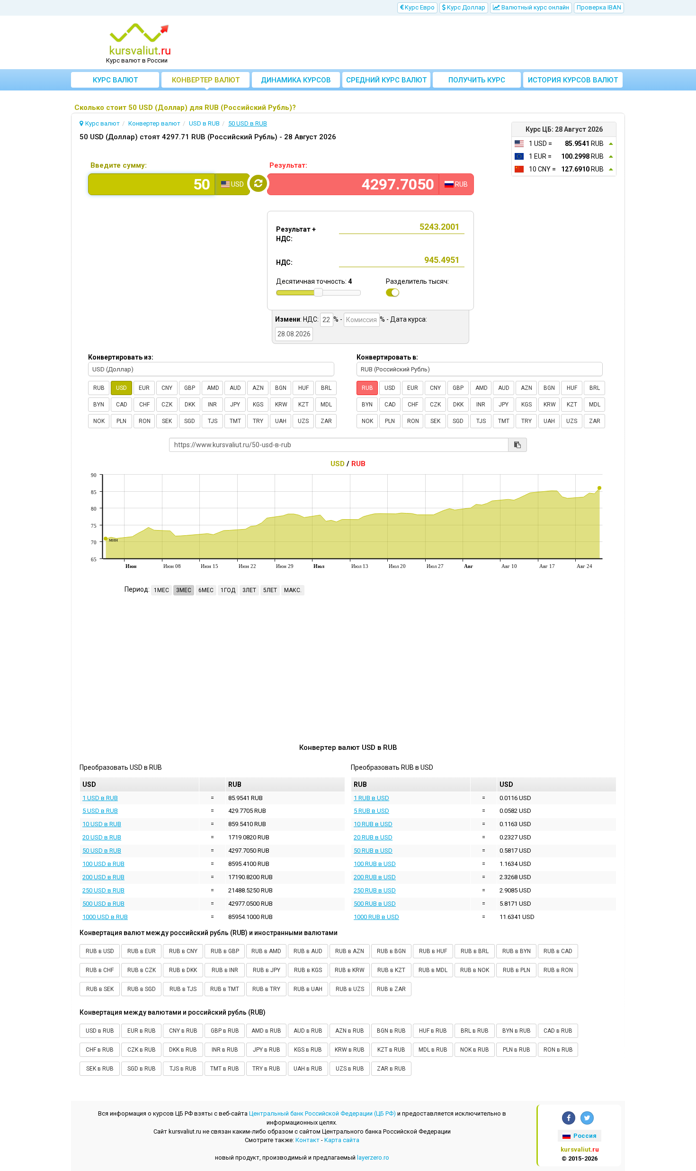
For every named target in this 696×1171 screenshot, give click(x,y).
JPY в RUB (266, 1049)
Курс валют (115, 80)
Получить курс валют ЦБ (476, 82)
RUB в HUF (433, 951)
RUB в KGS (308, 970)
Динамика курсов (296, 80)
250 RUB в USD (375, 890)
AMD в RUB (266, 1030)
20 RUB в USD (373, 837)
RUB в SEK (100, 989)
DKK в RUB (183, 1049)
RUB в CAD (558, 951)
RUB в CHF (100, 970)
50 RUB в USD (373, 850)
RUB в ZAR (391, 989)
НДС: (284, 262)
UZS (303, 421)
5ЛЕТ (270, 590)
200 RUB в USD (375, 877)
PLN (121, 421)
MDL (326, 404)
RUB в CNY (183, 951)
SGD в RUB (141, 1068)
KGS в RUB (308, 1049)
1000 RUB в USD (376, 916)
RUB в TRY (266, 989)
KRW (281, 404)
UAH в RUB (308, 1068)
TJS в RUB (183, 1068)
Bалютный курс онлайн (534, 7)
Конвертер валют (206, 80)
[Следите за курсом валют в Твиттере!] (587, 1118)
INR (212, 404)
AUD (235, 388)
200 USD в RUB (103, 877)
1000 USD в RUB (105, 916)
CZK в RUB (141, 1049)
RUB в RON (558, 970)
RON (145, 421)
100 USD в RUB (103, 863)
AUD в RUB (308, 1030)
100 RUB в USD (375, 863)
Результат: (288, 165)
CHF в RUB (100, 1049)
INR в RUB (225, 1049)
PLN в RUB (516, 1049)
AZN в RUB (349, 1030)
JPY (235, 404)
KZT (303, 404)
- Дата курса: (406, 319)
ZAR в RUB (391, 1068)
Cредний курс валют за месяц (386, 82)
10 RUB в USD (373, 824)
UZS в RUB (350, 1068)
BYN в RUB (516, 1030)
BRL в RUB (475, 1030)
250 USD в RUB (103, 890)
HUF (303, 388)
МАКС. (293, 590)
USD (121, 388)
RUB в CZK (141, 970)
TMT (235, 421)
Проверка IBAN (599, 7)
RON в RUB (558, 1049)
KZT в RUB (391, 1049)
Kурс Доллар (465, 7)
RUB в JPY (266, 970)
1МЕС (161, 590)
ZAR (326, 421)
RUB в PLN (516, 970)
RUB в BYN (516, 951)
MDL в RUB (433, 1049)
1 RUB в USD (371, 798)
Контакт (307, 1140)
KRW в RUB (350, 1049)
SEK (167, 421)
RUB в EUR (141, 951)
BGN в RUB (391, 1030)
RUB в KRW (350, 970)
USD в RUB (100, 1030)
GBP (189, 388)
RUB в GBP (225, 951)
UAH (280, 421)
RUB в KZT (391, 970)
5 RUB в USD (371, 810)
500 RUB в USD (375, 903)
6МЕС (206, 590)
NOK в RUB (474, 1049)
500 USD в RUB (103, 903)
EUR (144, 388)
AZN (258, 388)
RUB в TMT (224, 989)
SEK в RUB (100, 1068)
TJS (212, 421)
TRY (258, 421)
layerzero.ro (373, 1157)
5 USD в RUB (100, 810)
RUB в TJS (183, 989)
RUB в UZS (350, 989)
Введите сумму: (118, 165)
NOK (99, 421)
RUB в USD (100, 951)
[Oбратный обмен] (258, 183)
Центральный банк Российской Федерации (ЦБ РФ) (322, 1113)
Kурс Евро (419, 7)
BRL (326, 388)
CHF (144, 404)
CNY (166, 388)
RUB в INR (225, 970)
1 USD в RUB (100, 798)
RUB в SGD (141, 989)
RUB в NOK (474, 970)
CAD (121, 404)
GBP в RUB (225, 1030)
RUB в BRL (475, 951)
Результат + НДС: (296, 234)
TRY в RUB (266, 1068)
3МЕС (183, 590)
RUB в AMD (266, 951)
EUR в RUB (141, 1030)
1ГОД (228, 590)
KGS (258, 404)
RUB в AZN (349, 951)
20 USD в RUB (101, 837)
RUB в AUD (308, 951)
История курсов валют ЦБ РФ (573, 82)
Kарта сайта (341, 1140)
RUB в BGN (391, 951)
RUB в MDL (433, 970)
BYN (98, 404)
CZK (166, 404)
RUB (99, 388)
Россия (584, 1135)
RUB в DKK (183, 970)
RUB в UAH (308, 989)
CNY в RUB (183, 1030)
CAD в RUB (558, 1030)
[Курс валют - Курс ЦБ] (140, 39)
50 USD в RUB (101, 850)
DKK (190, 404)
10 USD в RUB (101, 824)
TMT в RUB (224, 1068)
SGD (189, 421)
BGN (280, 388)
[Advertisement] (417, 42)
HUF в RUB (433, 1030)
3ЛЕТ (249, 590)
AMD (213, 388)
